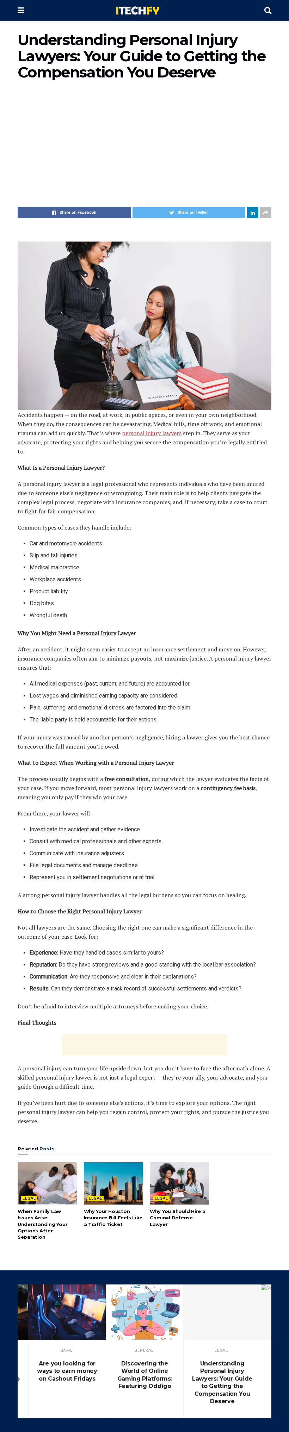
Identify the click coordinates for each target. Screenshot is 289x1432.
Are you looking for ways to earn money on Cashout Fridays (67, 1371)
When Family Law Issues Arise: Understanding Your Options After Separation (42, 1224)
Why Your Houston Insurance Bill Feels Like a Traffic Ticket (113, 1217)
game (66, 1350)
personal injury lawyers (152, 433)
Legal (29, 1198)
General (144, 1350)
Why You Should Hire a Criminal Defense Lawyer (177, 1217)
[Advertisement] (144, 147)
